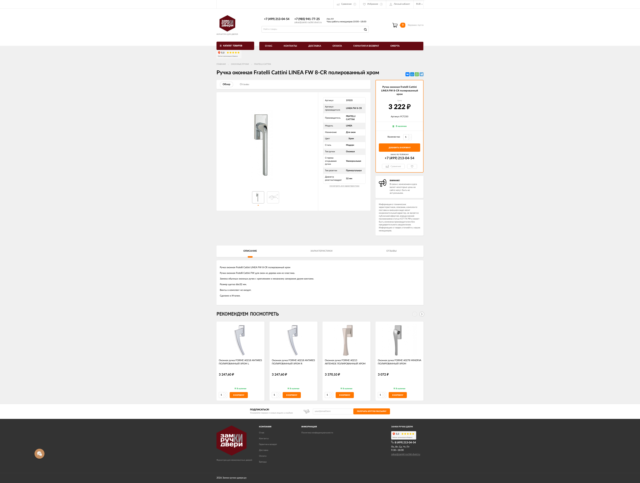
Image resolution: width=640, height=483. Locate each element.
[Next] (421, 314)
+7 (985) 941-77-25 (307, 19)
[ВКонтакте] (408, 74)
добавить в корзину (399, 148)
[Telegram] (422, 74)
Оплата (337, 46)
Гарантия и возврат (366, 46)
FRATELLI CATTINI (262, 64)
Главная (221, 64)
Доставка (314, 46)
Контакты (290, 46)
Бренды (263, 462)
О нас (268, 46)
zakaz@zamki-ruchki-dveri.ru (308, 22)
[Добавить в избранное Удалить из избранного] (412, 166)
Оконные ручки (240, 64)
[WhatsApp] (417, 74)
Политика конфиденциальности (317, 433)
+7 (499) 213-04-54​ (276, 19)
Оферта (395, 46)
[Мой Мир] (412, 74)
